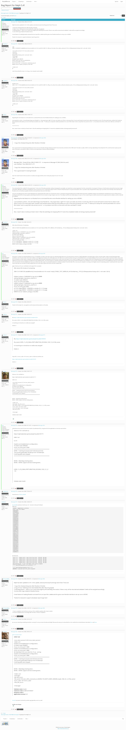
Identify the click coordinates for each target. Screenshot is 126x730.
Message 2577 (14, 502)
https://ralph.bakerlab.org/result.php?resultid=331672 (26, 317)
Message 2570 (14, 302)
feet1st (4, 114)
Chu (3, 22)
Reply (18, 40)
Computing (20, 1)
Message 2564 (14, 137)
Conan (4, 371)
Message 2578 (14, 578)
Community (28, 1)
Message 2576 (14, 491)
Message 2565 (14, 158)
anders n (5, 314)
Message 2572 (14, 335)
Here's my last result (16, 634)
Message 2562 (14, 80)
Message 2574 (14, 425)
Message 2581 (14, 631)
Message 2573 (14, 371)
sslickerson (5, 491)
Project (13, 1)
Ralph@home (6, 1)
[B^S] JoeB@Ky (6, 579)
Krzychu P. (5, 44)
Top (123, 718)
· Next (4, 17)
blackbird (4, 502)
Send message (5, 29)
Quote (21, 40)
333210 (20, 494)
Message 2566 (14, 185)
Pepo (3, 138)
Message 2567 (14, 222)
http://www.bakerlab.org (63, 728)
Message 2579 (14, 608)
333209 (24, 494)
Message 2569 (14, 253)
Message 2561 (14, 43)
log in (15, 15)
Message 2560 (14, 22)
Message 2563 (14, 114)
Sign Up (116, 1)
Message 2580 (14, 619)
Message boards (5, 13)
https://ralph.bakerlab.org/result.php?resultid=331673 (24, 359)
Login (121, 1)
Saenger (5, 631)
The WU (14, 700)
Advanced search (5, 10)
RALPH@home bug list (14, 13)
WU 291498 (14, 505)
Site (35, 1)
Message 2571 (14, 314)
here (91, 622)
